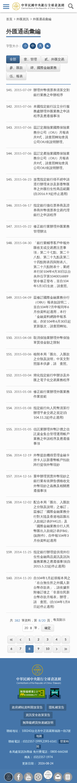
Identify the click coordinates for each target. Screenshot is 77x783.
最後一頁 (66, 649)
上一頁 (20, 639)
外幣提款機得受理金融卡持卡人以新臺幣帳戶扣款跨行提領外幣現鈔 (51, 460)
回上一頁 (48, 46)
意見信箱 (57, 777)
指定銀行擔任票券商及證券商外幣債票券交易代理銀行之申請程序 (51, 210)
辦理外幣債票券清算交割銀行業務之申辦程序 (51, 92)
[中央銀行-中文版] (38, 6)
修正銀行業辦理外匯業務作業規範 (51, 394)
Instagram (38, 777)
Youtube (28, 777)
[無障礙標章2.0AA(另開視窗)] (32, 697)
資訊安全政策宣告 (38, 715)
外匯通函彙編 (42, 19)
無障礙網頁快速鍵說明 (38, 722)
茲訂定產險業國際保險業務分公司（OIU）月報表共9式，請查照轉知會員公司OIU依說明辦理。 (51, 161)
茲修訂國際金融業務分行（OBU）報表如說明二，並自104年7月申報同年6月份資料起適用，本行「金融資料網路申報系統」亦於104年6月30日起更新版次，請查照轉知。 (52, 312)
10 (47, 648)
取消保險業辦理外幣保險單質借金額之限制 (51, 340)
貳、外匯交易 (54, 59)
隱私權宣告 (56, 707)
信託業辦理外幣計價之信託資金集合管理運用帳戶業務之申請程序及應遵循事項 (51, 436)
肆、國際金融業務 (43, 67)
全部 (13, 59)
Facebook (18, 777)
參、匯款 (16, 67)
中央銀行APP (48, 776)
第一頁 (11, 639)
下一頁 (57, 649)
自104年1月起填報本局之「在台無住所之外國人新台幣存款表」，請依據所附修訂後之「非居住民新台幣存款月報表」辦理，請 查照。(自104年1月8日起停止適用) (51, 592)
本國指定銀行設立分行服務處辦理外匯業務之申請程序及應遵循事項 (51, 111)
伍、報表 (16, 76)
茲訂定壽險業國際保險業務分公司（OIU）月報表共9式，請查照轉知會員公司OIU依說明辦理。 (51, 135)
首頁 (9, 19)
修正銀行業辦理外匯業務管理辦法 (51, 229)
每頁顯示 (59, 619)
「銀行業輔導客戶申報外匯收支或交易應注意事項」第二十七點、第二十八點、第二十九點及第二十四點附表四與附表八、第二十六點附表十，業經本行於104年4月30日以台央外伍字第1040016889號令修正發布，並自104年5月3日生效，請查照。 (52, 264)
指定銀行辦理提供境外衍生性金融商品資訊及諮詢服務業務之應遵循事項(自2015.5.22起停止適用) (51, 559)
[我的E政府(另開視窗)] (55, 697)
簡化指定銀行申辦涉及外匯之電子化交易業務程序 (51, 378)
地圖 (39, 736)
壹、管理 (30, 59)
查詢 (71, 6)
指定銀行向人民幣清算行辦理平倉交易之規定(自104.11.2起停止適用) (51, 412)
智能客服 (8, 777)
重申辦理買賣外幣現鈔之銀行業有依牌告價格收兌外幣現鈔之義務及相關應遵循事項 (51, 483)
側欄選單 (6, 6)
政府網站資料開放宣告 (27, 707)
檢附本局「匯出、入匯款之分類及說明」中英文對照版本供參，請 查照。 (51, 359)
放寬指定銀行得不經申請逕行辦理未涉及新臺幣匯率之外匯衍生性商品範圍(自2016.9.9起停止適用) (51, 187)
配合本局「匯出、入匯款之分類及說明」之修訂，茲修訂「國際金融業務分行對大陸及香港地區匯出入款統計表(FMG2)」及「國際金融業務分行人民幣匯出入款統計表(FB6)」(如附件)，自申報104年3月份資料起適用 (51, 521)
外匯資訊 (22, 19)
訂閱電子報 (67, 777)
